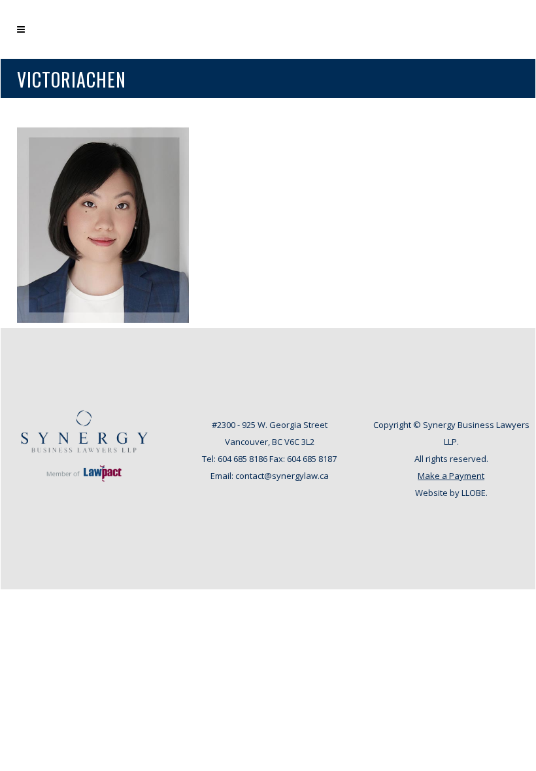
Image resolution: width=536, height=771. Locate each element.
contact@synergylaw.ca (282, 476)
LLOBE (473, 493)
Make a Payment (451, 476)
